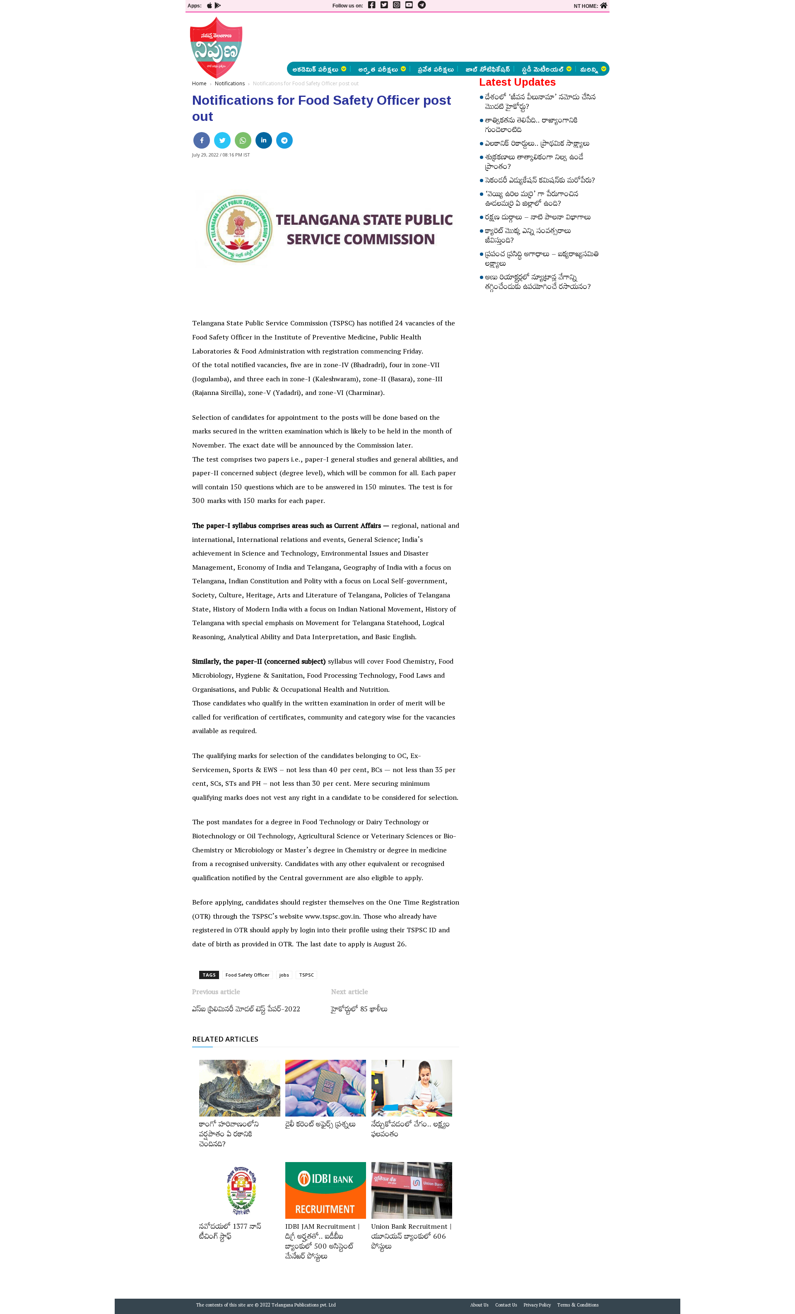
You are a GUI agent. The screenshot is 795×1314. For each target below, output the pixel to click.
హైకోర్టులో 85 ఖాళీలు (359, 1010)
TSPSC (306, 975)
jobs (284, 975)
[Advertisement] (141, 124)
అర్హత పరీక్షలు (378, 69)
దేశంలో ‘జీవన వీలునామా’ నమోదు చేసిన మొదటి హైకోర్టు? (540, 103)
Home (199, 83)
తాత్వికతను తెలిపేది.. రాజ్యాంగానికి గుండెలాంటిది (531, 126)
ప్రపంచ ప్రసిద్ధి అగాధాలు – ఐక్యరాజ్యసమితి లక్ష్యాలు (542, 260)
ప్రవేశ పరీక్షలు (436, 69)
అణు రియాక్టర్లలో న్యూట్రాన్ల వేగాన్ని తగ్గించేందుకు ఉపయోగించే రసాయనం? (538, 283)
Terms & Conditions (578, 1306)
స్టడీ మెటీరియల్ (543, 69)
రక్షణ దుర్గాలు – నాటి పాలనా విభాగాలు (538, 218)
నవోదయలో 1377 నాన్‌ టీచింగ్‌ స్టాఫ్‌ (230, 1232)
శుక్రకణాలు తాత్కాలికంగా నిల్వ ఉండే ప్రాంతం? (534, 163)
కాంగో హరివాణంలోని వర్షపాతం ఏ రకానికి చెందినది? (229, 1135)
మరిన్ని (589, 69)
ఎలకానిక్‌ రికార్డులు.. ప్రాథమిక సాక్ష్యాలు (537, 144)
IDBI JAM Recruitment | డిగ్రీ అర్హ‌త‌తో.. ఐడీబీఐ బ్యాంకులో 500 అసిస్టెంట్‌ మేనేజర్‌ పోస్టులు (322, 1242)
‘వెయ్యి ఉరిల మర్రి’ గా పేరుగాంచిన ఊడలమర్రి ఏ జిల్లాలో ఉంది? (531, 200)
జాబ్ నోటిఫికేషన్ (487, 69)
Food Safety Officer (248, 975)
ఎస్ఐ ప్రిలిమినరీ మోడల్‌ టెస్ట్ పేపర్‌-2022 (246, 1010)
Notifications (230, 83)
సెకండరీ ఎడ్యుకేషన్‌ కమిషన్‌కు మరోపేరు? (540, 181)
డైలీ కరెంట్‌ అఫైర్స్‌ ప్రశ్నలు (320, 1125)
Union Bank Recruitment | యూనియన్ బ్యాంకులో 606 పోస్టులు (411, 1237)
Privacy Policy (537, 1306)
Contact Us (506, 1306)
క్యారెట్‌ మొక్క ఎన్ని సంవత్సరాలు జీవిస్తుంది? (528, 237)
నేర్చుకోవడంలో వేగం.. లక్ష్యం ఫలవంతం (410, 1130)
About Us (479, 1306)
